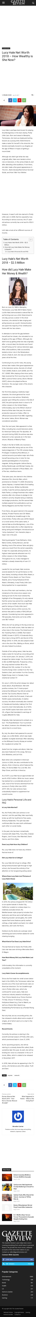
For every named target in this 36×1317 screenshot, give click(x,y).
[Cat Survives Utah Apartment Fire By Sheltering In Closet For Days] (7, 1187)
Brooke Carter (8, 95)
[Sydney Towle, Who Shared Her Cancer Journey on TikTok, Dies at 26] (7, 1197)
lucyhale (10, 1075)
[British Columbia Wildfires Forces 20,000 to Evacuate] (7, 1177)
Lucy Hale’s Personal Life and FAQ (18, 251)
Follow (30, 1264)
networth (16, 1075)
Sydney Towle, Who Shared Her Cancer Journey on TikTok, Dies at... (24, 1197)
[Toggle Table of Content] (29, 239)
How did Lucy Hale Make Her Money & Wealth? (17, 248)
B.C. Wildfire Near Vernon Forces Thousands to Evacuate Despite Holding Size (24, 1217)
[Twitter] (15, 100)
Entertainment (6, 48)
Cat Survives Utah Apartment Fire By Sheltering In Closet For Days (24, 1187)
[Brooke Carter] (18, 1116)
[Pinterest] (20, 100)
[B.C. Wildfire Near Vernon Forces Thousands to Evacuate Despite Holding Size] (7, 1217)
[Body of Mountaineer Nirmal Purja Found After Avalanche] (7, 1207)
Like (31, 1259)
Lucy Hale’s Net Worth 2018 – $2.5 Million (16, 244)
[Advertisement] (18, 25)
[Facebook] (10, 100)
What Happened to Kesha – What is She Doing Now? (27, 1099)
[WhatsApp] (24, 100)
